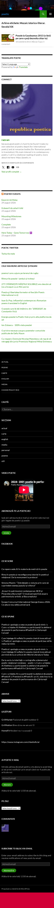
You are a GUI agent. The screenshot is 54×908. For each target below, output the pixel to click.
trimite (6, 533)
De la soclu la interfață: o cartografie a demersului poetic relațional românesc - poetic (25, 661)
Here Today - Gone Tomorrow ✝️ (17, 232)
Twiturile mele (8, 253)
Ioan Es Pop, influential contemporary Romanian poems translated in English (24, 301)
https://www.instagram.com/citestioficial (20, 742)
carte (4, 373)
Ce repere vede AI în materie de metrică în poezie (24, 569)
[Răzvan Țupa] (5, 827)
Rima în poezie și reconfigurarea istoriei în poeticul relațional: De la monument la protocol (25, 576)
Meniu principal (50, 14)
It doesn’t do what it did (12, 208)
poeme (5, 367)
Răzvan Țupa (37, 42)
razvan (5, 139)
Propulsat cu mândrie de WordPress (16, 889)
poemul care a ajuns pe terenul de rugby (20, 273)
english (5, 379)
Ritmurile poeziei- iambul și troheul (18, 278)
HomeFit (6, 730)
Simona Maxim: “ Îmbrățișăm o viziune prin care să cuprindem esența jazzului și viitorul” (25, 584)
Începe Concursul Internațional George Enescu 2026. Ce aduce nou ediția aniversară (26, 603)
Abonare (7, 785)
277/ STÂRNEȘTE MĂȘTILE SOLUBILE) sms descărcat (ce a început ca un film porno (26, 285)
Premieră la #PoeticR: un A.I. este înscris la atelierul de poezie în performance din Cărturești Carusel (27, 679)
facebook (7, 543)
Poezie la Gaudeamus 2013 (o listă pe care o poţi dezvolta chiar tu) (33, 37)
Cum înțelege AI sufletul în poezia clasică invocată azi (26, 638)
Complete (6, 224)
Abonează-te (9, 870)
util (3, 461)
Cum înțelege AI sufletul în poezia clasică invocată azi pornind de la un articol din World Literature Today (26, 653)
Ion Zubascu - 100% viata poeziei (17, 325)
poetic (5, 14)
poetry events (12, 194)
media (4, 384)
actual (5, 362)
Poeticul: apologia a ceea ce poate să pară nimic (24, 624)
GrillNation (7, 725)
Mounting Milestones (11, 216)
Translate (23, 67)
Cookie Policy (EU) (10, 390)
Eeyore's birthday (10, 200)
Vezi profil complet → (12, 171)
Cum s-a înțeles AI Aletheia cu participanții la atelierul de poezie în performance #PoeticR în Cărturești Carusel (26, 630)
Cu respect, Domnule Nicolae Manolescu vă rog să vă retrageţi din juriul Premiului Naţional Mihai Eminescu (27, 340)
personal (6, 450)
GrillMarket (7, 719)
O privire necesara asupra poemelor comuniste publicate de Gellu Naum (23, 332)
